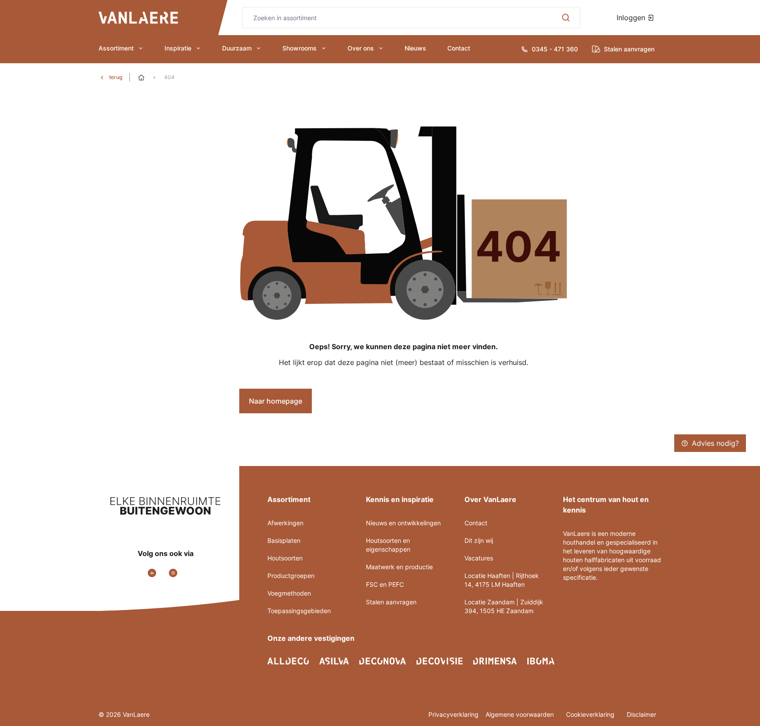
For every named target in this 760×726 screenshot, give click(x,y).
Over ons (360, 48)
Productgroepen (290, 575)
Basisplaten (283, 540)
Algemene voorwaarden (520, 714)
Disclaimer (641, 714)
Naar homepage (275, 401)
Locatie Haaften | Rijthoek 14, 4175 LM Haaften (501, 580)
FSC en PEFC (385, 584)
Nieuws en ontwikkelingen (403, 523)
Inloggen (632, 17)
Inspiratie (177, 48)
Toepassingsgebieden (299, 610)
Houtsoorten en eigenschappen (388, 545)
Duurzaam (237, 48)
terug (115, 77)
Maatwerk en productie (399, 567)
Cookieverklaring (591, 714)
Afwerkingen (285, 523)
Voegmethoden (289, 593)
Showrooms (299, 48)
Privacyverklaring (453, 714)
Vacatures (478, 558)
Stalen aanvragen (391, 602)
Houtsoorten (285, 558)
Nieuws (415, 48)
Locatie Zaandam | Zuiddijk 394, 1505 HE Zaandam (503, 606)
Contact (458, 48)
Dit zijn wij (478, 540)
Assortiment (116, 48)
